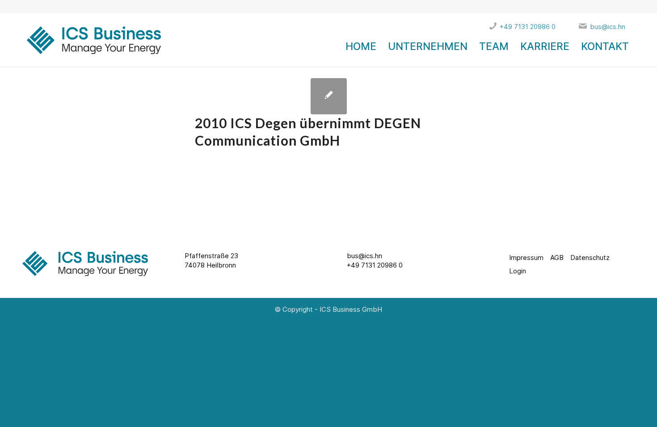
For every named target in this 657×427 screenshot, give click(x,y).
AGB (557, 257)
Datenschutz (590, 257)
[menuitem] (361, 46)
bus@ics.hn (364, 255)
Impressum (526, 257)
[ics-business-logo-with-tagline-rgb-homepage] (91, 46)
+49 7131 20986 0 (375, 265)
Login (517, 271)
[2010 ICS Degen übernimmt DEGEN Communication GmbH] (329, 96)
